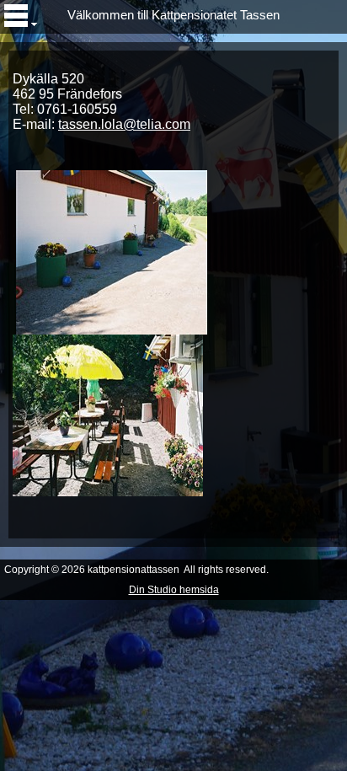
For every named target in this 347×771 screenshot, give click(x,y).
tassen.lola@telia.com (124, 124)
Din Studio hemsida (174, 590)
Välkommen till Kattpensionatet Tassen (173, 15)
